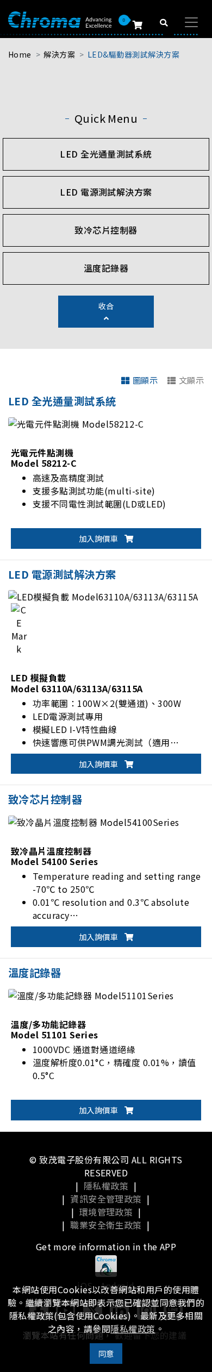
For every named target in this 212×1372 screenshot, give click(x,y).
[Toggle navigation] (191, 22)
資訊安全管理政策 (106, 1198)
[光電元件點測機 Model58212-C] (76, 422)
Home (20, 54)
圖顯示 (145, 380)
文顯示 (191, 380)
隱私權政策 (106, 1185)
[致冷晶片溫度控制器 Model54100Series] (93, 820)
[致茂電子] (59, 19)
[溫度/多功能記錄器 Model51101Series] (90, 993)
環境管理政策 (106, 1211)
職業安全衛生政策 (106, 1224)
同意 (106, 1353)
